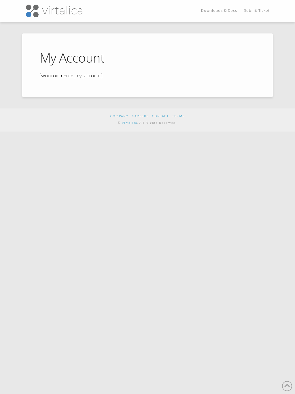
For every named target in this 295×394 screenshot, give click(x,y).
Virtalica (129, 122)
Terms (178, 116)
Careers (140, 116)
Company (119, 116)
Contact (160, 116)
